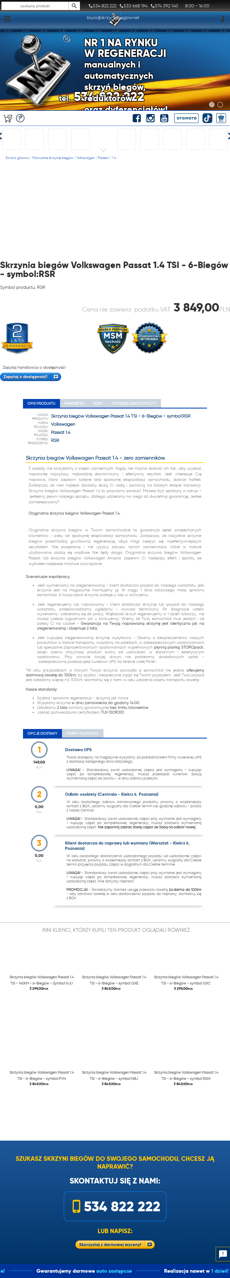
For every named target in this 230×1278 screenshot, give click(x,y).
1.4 (114, 158)
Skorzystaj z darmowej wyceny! (110, 1244)
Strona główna (17, 158)
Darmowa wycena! (20, 118)
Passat (103, 158)
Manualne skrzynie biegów (52, 158)
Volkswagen (86, 158)
